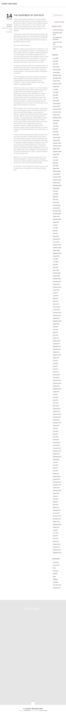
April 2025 (55, 98)
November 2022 (57, 179)
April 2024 (55, 131)
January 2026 (56, 72)
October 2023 (56, 148)
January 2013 (56, 513)
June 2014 (55, 465)
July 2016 (55, 394)
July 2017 (55, 360)
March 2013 (56, 507)
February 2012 (56, 544)
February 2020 (56, 273)
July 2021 (55, 225)
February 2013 (56, 510)
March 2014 (56, 473)
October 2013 (56, 487)
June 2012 (55, 533)
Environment (56, 565)
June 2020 (55, 261)
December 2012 (57, 516)
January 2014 (56, 479)
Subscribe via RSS (59, 22)
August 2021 (56, 222)
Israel (3, 28)
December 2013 (57, 482)
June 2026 (55, 58)
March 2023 (56, 168)
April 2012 (55, 538)
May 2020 (55, 264)
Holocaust (55, 570)
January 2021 (56, 242)
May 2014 (55, 468)
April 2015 (55, 437)
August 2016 (56, 391)
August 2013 (56, 493)
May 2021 (55, 230)
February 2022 (56, 205)
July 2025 (55, 89)
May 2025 (55, 95)
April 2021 (55, 233)
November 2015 (57, 417)
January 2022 (56, 208)
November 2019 (57, 281)
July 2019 (55, 292)
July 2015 (55, 428)
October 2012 (56, 521)
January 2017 (56, 377)
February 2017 (56, 374)
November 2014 (57, 451)
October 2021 (56, 216)
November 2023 (57, 146)
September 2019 (57, 287)
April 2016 (55, 403)
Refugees (55, 579)
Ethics (54, 568)
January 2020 (56, 275)
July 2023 (55, 157)
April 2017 (55, 369)
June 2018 (55, 329)
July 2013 (55, 496)
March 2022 (56, 202)
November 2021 (57, 213)
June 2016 (55, 397)
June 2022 (55, 194)
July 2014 (55, 462)
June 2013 (55, 499)
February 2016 (56, 408)
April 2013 (55, 504)
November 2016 (57, 383)
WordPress (27, 710)
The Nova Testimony (58, 30)
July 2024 (55, 123)
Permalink (9, 32)
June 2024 (55, 126)
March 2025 (56, 100)
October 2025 (56, 81)
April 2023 (55, 165)
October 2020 (56, 250)
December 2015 (57, 414)
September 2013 (57, 490)
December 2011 (57, 550)
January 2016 (56, 411)
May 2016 (55, 400)
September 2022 (57, 185)
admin (10, 24)
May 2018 (55, 332)
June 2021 (55, 227)
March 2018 (56, 338)
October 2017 (56, 352)
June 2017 (55, 363)
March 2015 (56, 439)
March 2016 (56, 405)
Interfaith (55, 573)
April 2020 (55, 267)
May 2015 (55, 434)
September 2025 (57, 83)
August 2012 (56, 527)
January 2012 (56, 547)
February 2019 (56, 307)
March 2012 (56, 541)
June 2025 (55, 92)
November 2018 (57, 315)
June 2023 (55, 160)
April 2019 (55, 301)
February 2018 (56, 340)
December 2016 (57, 380)
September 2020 (57, 253)
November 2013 (57, 485)
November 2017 (57, 349)
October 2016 (56, 386)
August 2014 (56, 459)
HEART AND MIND (9, 3)
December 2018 (57, 312)
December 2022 (57, 177)
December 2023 (57, 143)
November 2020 (57, 247)
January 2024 (56, 140)
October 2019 (56, 284)
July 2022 (55, 191)
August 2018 (56, 324)
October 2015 (56, 420)
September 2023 (57, 151)
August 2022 (56, 188)
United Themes (43, 710)
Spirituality (55, 582)
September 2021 (57, 219)
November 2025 (57, 78)
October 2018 (56, 318)
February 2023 (56, 171)
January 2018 (56, 343)
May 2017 (55, 366)
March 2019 (56, 304)
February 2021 (56, 239)
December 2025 (57, 75)
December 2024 (57, 109)
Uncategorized (56, 587)
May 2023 (55, 162)
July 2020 (55, 259)
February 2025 (56, 103)
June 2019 (55, 295)
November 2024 (57, 112)
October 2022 (56, 182)
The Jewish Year (57, 585)
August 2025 (56, 86)
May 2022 (55, 196)
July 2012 (55, 530)
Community (56, 562)
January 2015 (56, 445)
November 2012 (57, 518)
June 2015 (55, 431)
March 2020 (56, 270)
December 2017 (57, 346)
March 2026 (56, 66)
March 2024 (56, 134)
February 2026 (56, 69)
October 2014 (56, 453)
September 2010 (57, 552)
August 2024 (56, 120)
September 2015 (57, 422)
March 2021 (56, 236)
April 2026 (55, 64)
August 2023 (56, 154)
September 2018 (57, 321)
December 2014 (57, 448)
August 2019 (56, 290)
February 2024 (56, 137)
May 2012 (55, 535)
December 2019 (57, 278)
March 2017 (56, 372)
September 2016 (57, 388)
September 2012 (57, 524)
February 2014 (56, 476)
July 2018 (55, 326)
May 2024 (55, 129)
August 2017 (56, 357)
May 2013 (55, 501)
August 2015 (56, 425)
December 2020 (57, 244)
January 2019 (56, 309)
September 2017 (57, 355)
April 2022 (55, 199)
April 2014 (55, 470)
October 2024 (56, 114)
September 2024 (57, 117)
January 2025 (56, 106)
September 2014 (57, 456)
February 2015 (56, 442)
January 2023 (56, 174)
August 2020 (56, 256)
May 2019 (55, 298)
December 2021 (57, 211)
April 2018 (55, 335)
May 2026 (55, 61)
